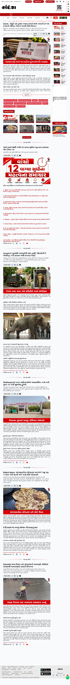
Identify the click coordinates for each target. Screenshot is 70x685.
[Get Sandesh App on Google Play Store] (45, 670)
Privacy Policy (5, 673)
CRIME (50, 11)
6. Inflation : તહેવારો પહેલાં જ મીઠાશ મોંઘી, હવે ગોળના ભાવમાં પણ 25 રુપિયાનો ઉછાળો (26, 219)
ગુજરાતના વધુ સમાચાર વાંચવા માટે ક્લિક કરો (15, 370)
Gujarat (7, 11)
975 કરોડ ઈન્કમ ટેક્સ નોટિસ (10, 100)
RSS (25, 671)
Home (2, 11)
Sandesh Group (14, 673)
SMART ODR (17, 674)
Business (31, 11)
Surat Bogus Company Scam (34, 103)
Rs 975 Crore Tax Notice (19, 103)
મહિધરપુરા (45, 103)
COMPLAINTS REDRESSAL (7, 674)
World (37, 11)
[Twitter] (68, 6)
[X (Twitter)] (46, 33)
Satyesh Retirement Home (27, 673)
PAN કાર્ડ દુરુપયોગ (8, 103)
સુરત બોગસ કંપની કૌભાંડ (9, 106)
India (21, 11)
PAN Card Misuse (43, 100)
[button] (16, 12)
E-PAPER (29, 1)
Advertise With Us (17, 671)
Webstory (25, 11)
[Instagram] (68, 9)
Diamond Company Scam (25, 100)
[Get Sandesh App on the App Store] (45, 674)
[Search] (63, 1)
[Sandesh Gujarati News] (9, 7)
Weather (16, 11)
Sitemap (30, 671)
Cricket (41, 11)
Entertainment (62, 11)
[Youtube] (67, 675)
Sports (46, 11)
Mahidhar (35, 100)
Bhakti (19, 669)
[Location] (60, 1)
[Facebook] (68, 4)
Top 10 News (58, 23)
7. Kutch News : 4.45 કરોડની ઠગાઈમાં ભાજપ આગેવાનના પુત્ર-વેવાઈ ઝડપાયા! (24, 223)
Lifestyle (54, 11)
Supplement (37, 1)
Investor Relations (6, 671)
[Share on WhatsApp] (68, 678)
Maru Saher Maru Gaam (11, 13)
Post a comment (26, 137)
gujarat (9, 21)
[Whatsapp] (68, 1)
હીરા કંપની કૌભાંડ (21, 106)
